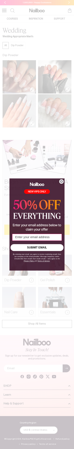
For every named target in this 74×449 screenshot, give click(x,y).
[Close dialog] (61, 181)
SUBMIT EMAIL (37, 247)
